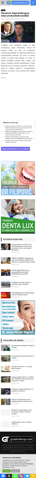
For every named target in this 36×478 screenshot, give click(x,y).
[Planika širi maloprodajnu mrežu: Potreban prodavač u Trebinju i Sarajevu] (5, 412)
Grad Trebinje (9, 19)
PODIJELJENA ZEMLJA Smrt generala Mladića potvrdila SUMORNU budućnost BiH (19, 137)
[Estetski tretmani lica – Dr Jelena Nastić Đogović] (5, 369)
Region (3, 10)
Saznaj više (15, 471)
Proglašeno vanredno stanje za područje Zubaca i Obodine (18, 141)
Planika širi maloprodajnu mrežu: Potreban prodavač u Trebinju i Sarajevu (22, 411)
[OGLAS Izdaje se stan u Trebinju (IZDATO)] (5, 424)
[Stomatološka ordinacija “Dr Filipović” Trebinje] (5, 348)
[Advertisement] (18, 99)
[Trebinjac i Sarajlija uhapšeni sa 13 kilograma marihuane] (5, 391)
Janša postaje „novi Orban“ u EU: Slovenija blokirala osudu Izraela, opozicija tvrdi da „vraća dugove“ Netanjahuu (18, 127)
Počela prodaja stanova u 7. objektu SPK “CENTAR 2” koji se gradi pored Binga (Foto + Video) (23, 378)
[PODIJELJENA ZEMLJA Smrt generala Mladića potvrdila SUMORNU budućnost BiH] (5, 272)
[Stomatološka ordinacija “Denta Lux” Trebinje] (5, 358)
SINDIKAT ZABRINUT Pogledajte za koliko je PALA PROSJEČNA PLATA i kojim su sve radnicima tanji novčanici (19, 133)
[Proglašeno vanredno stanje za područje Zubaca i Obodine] (5, 285)
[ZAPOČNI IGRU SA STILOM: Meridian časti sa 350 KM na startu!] (5, 295)
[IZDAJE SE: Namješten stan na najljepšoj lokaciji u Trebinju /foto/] (5, 402)
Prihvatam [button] (6, 471)
